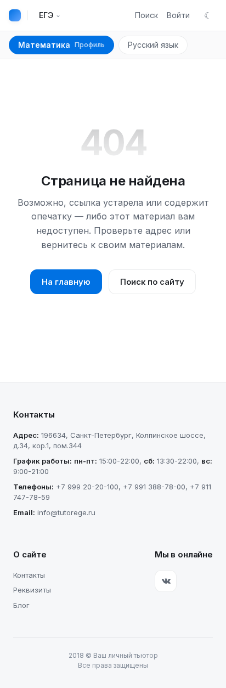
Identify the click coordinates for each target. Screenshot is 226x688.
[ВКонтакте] (166, 581)
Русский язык (153, 44)
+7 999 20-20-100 (87, 486)
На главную (66, 282)
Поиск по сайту (152, 282)
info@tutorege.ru (66, 512)
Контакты (29, 575)
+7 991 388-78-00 (154, 486)
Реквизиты (32, 589)
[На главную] (15, 15)
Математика (61, 44)
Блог (21, 605)
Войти (178, 15)
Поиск (146, 15)
